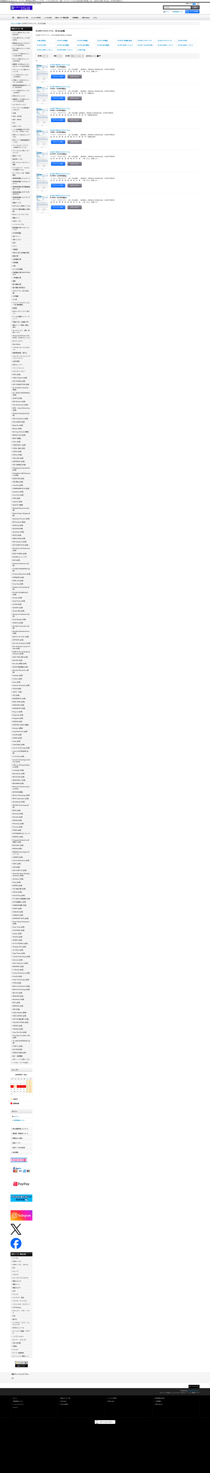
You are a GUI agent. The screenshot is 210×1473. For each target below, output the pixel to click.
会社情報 (15, 1152)
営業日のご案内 (18, 1138)
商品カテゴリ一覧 (65, 1398)
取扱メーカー (17, 1143)
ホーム (15, 1398)
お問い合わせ (158, 1404)
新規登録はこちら (178, 11)
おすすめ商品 (64, 1404)
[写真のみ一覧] (94, 56)
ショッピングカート (18, 1404)
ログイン (167, 11)
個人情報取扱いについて (20, 1129)
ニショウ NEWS (112, 1398)
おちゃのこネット (194, 1390)
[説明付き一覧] (99, 56)
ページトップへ (195, 1386)
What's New (111, 1401)
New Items (63, 1401)
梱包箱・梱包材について (20, 1133)
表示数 (40, 56)
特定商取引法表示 (160, 1398)
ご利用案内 (158, 1401)
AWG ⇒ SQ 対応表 (19, 1147)
